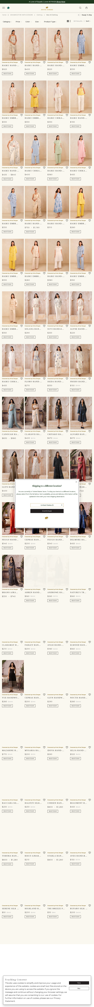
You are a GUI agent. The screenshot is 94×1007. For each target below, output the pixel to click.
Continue (47, 511)
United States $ (47, 505)
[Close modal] (76, 482)
